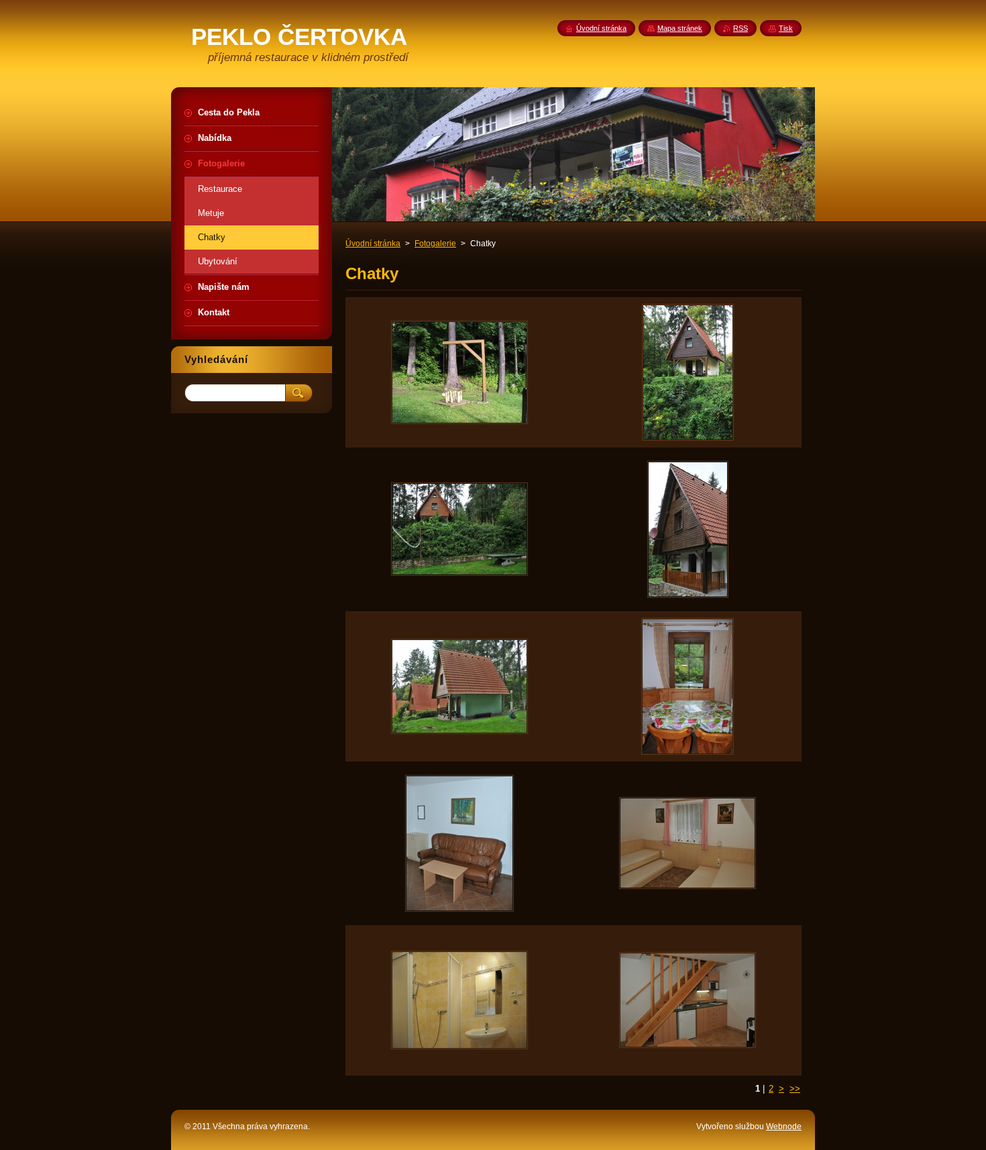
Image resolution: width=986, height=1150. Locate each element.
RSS (740, 28)
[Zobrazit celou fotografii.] (459, 372)
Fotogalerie (435, 244)
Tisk (786, 28)
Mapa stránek (679, 28)
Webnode (784, 1126)
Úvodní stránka (372, 244)
